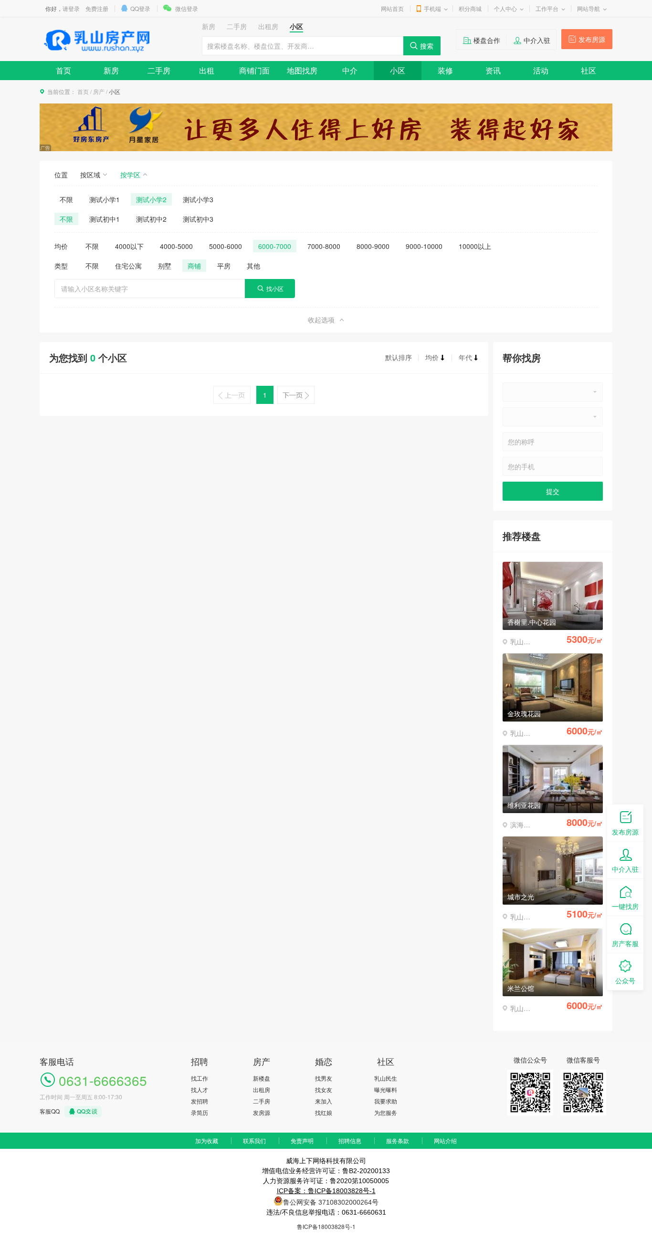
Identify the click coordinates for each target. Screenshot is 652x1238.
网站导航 (588, 8)
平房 (224, 265)
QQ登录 (140, 8)
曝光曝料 (385, 1089)
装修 (445, 70)
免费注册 (96, 8)
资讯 (493, 70)
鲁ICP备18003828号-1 (326, 1226)
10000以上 (475, 246)
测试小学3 (198, 199)
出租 (206, 70)
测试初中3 (198, 219)
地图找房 (302, 70)
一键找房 (625, 906)
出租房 (261, 1089)
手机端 (432, 8)
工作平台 (547, 8)
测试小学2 (151, 199)
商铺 (194, 265)
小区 (397, 70)
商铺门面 (254, 70)
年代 (465, 357)
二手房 (158, 70)
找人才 (199, 1089)
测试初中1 (104, 219)
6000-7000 (274, 246)
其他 (253, 265)
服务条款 (397, 1140)
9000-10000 (424, 246)
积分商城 (470, 8)
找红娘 (323, 1112)
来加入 (323, 1101)
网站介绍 (445, 1140)
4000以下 (129, 246)
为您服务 (385, 1112)
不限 (66, 199)
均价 (432, 357)
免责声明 (302, 1140)
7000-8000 (323, 246)
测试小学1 (104, 199)
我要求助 (385, 1101)
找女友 (323, 1089)
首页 (63, 70)
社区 (588, 70)
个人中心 (505, 8)
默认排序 (398, 357)
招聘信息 (349, 1140)
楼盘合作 (486, 40)
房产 (99, 91)
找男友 (323, 1078)
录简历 (199, 1112)
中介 (350, 70)
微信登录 (186, 8)
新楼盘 (261, 1078)
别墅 (164, 265)
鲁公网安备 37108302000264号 (331, 1202)
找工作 (199, 1078)
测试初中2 (151, 219)
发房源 (261, 1112)
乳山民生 (385, 1078)
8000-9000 (373, 246)
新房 (111, 70)
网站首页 (392, 8)
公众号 (625, 980)
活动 (540, 70)
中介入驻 (537, 40)
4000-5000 (176, 246)
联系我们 (254, 1140)
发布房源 (591, 39)
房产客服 (625, 943)
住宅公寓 (128, 265)
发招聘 (199, 1101)
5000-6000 (225, 246)
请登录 (71, 8)
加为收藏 (206, 1140)
